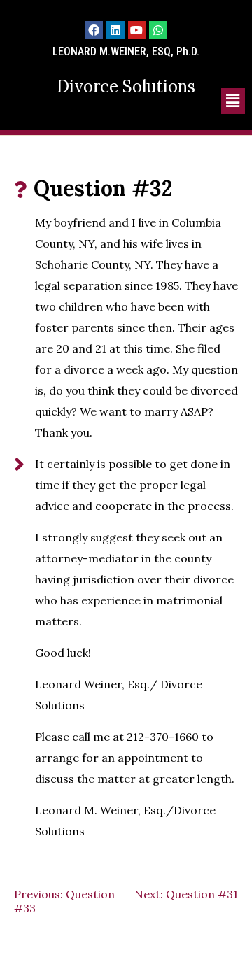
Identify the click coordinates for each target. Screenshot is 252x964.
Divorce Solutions (126, 86)
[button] (233, 101)
